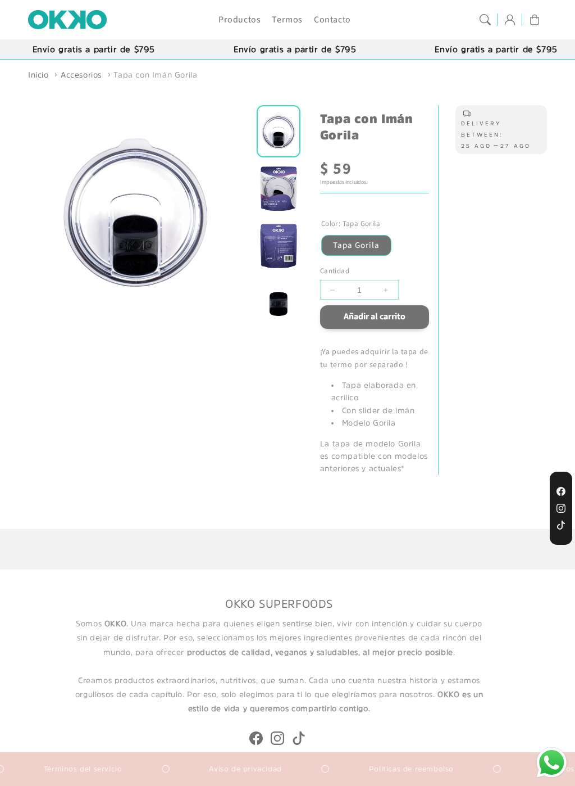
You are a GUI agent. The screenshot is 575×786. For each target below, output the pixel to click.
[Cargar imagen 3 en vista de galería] (278, 246)
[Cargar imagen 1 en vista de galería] (278, 131)
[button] (485, 19)
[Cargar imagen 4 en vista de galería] (278, 303)
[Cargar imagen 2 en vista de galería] (278, 189)
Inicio (38, 75)
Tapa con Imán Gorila (155, 75)
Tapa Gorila (356, 245)
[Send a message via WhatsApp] (551, 762)
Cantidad (334, 271)
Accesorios (81, 75)
